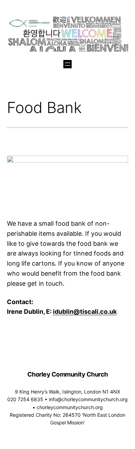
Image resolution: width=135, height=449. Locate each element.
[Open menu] (67, 64)
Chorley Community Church (67, 374)
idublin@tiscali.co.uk (85, 311)
